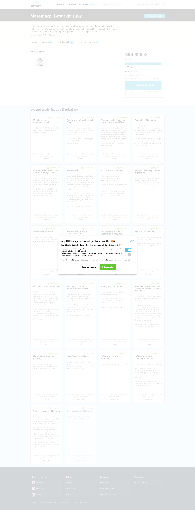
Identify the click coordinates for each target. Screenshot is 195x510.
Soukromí (97, 260)
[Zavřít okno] (132, 240)
